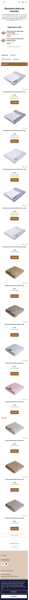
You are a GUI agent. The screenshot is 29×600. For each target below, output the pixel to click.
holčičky (17, 20)
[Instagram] (6, 564)
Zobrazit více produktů (14, 46)
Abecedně (16, 59)
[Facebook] (2, 564)
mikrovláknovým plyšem (13, 17)
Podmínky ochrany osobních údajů (9, 576)
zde (2, 588)
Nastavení (14, 592)
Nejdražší (13, 55)
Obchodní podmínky (6, 574)
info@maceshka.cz (5, 559)
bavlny (4, 16)
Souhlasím (14, 596)
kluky (21, 20)
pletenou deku (19, 14)
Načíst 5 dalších (14, 535)
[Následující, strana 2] (14, 540)
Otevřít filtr (5, 64)
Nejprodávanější (6, 59)
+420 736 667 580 (5, 560)
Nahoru (15, 547)
